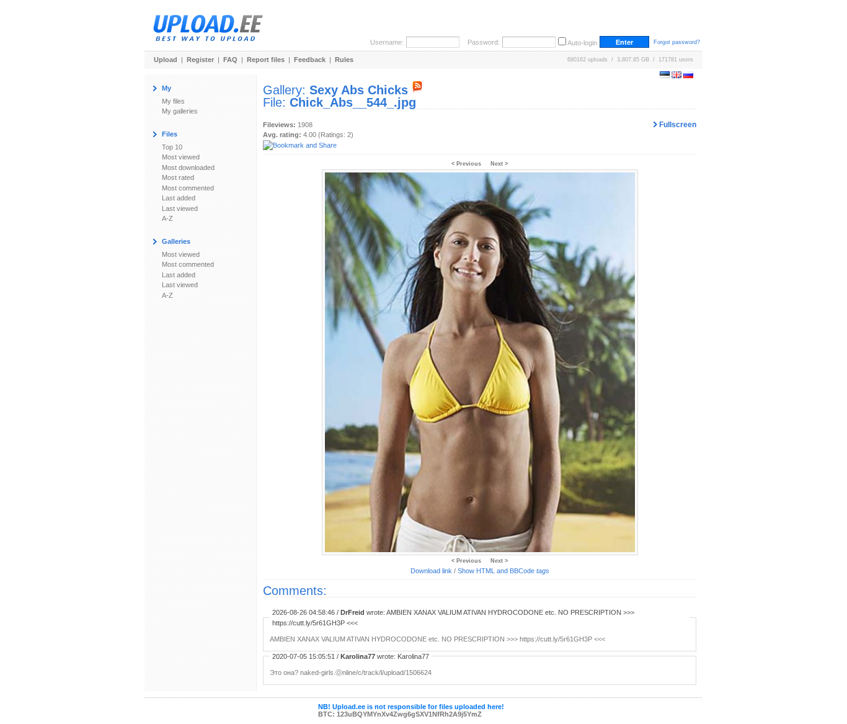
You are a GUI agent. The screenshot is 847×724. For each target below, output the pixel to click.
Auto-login (582, 43)
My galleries (180, 111)
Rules (344, 59)
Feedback (310, 59)
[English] (676, 75)
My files (173, 101)
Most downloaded (188, 167)
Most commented (188, 188)
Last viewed (180, 208)
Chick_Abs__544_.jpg (353, 102)
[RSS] (417, 90)
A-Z (167, 218)
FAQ (230, 59)
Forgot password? (677, 42)
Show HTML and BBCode (503, 570)
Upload (165, 59)
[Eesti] (665, 75)
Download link (431, 570)
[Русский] (688, 75)
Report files (266, 59)
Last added (178, 198)
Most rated (178, 177)
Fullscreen (676, 124)
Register (200, 59)
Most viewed (181, 157)
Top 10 (172, 147)
